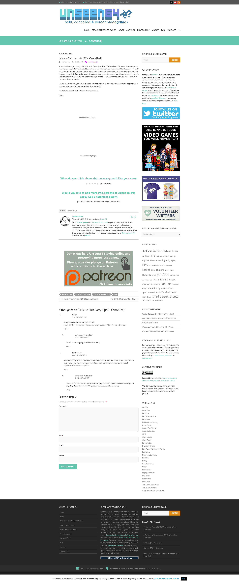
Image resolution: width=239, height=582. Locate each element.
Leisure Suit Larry (66, 294)
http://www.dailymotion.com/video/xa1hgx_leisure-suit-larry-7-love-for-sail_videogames (95, 325)
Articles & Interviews (67, 525)
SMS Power (146, 476)
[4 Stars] (95, 183)
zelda (161, 300)
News (121, 30)
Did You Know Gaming (150, 422)
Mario (153, 270)
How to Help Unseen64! (68, 530)
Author (62, 211)
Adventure (160, 257)
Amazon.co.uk (147, 358)
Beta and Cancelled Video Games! (164, 318)
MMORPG (160, 270)
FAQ (163, 30)
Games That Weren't (149, 428)
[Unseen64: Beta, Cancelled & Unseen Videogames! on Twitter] (171, 2)
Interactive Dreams (148, 446)
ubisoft (148, 300)
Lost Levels (146, 452)
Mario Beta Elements (149, 455)
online (154, 275)
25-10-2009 (79, 62)
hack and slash (154, 266)
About (155, 30)
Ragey (144, 467)
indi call (145, 331)
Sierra (115, 294)
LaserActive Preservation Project (153, 449)
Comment (63, 406)
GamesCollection (148, 431)
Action (147, 251)
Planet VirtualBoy (148, 464)
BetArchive (146, 419)
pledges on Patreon (115, 545)
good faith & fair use (158, 98)
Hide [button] (183, 579)
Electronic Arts (155, 261)
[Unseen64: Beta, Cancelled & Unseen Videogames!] (96, 16)
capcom (145, 260)
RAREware (155, 284)
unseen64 (155, 300)
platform (163, 274)
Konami (169, 265)
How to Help (143, 30)
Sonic (172, 288)
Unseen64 (103, 219)
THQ (143, 300)
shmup (144, 288)
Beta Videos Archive (149, 416)
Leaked (146, 269)
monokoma (65, 62)
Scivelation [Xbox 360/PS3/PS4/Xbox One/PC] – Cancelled (160, 528)
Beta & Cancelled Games (104, 30)
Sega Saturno (147, 470)
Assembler (146, 410)
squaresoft (151, 292)
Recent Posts (72, 211)
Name (61, 435)
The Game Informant (149, 487)
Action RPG (149, 256)
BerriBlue (145, 413)
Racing (164, 279)
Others (62, 54)
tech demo (146, 297)
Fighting (166, 260)
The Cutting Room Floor (150, 484)
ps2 (151, 280)
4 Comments (92, 62)
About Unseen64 (65, 534)
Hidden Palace (147, 443)
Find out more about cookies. (166, 578)
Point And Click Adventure (101, 294)
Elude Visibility (147, 425)
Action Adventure (165, 251)
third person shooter (165, 296)
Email (61, 445)
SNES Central (146, 479)
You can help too (153, 95)
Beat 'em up (170, 256)
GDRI (144, 434)
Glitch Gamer (146, 440)
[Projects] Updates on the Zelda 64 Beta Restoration (79, 299)
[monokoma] (65, 217)
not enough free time (100, 222)
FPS (145, 265)
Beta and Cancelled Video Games (71, 521)
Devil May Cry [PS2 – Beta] (164, 314)
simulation (165, 288)
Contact (171, 30)
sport (144, 292)
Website (61, 455)
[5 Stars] (97, 183)
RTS (169, 284)
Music (167, 270)
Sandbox (176, 284)
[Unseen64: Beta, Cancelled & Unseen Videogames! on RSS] (178, 2)
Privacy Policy (64, 551)
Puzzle (156, 279)
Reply (66, 329)
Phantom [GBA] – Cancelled (153, 548)
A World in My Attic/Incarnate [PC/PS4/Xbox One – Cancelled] (161, 536)
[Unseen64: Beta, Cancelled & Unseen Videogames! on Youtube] (175, 2)
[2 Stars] (89, 183)
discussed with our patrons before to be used (122, 535)
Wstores (145, 327)
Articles (130, 30)
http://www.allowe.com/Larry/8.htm (76, 366)
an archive (154, 75)
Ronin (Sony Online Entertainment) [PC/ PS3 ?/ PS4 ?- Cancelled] (162, 554)
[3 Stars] (92, 183)
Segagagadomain (148, 473)
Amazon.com (159, 355)
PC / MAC (68, 54)
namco (172, 270)
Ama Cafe (145, 318)
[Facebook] (132, 216)
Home (86, 30)
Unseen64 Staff (65, 538)
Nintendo (146, 275)
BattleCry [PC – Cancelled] (153, 543)
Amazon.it (168, 355)
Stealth (158, 292)
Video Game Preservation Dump (153, 490)
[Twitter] (135, 216)
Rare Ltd (146, 284)
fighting (173, 261)
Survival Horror (169, 292)
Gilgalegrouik (147, 437)
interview (162, 266)
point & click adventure (83, 294)
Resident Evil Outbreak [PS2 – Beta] (124, 299)
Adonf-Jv (145, 407)
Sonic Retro (146, 482)
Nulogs (144, 461)
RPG (163, 284)
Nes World (145, 458)
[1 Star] (87, 183)
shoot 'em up (154, 288)
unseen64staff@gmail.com (71, 2)
